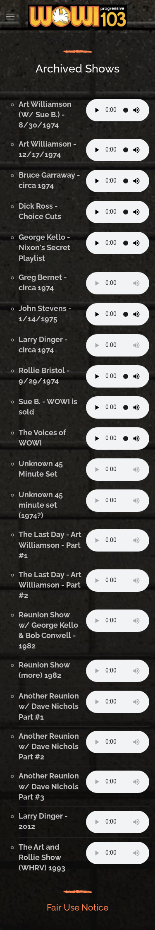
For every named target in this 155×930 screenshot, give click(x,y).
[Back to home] (77, 16)
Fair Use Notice (77, 907)
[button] (10, 16)
